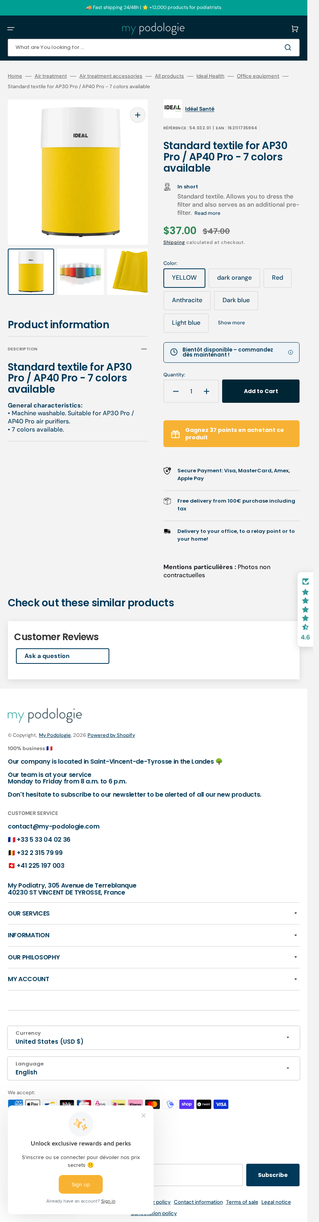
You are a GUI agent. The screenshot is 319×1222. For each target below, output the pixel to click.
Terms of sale (242, 1202)
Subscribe (273, 1175)
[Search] (289, 47)
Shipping (174, 242)
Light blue (190, 325)
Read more (208, 213)
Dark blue (240, 303)
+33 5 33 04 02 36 (43, 839)
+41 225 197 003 (40, 865)
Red (282, 280)
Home (15, 76)
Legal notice (276, 1202)
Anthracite (191, 303)
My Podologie (55, 735)
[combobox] (154, 47)
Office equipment (258, 76)
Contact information (198, 1202)
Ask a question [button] (47, 656)
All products (169, 76)
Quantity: (174, 375)
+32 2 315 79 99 (39, 852)
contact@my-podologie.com (53, 826)
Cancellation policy (154, 1213)
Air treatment (51, 76)
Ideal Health (210, 76)
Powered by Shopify (111, 735)
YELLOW (188, 280)
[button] (10, 28)
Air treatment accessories (110, 76)
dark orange (238, 280)
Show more (231, 323)
